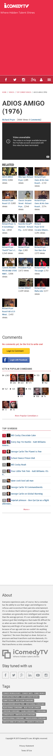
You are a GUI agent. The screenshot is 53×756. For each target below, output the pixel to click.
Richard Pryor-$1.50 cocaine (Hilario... (42, 227)
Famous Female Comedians (13, 718)
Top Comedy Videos (23, 92)
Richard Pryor (8, 120)
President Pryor (24, 268)
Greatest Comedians (35, 722)
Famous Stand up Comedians (14, 722)
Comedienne (41, 711)
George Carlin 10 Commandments (27, 487)
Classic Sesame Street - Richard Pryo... (25, 203)
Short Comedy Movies (30, 697)
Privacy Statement (26, 746)
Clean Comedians (28, 711)
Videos (11, 92)
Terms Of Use (26, 751)
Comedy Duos (8, 715)
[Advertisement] (26, 44)
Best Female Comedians (35, 704)
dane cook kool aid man (22, 480)
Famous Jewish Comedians (36, 718)
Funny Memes (39, 693)
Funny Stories (8, 701)
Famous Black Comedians (25, 715)
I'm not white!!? (24, 288)
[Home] (17, 6)
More (26, 509)
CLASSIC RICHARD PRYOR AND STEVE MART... (9, 271)
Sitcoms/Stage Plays (11, 697)
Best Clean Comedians (24, 701)
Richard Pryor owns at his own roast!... (42, 180)
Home (4, 92)
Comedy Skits (27, 693)
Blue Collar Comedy (32, 708)
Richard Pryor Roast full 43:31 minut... (8, 311)
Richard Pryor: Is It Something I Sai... (9, 227)
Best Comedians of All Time (13, 704)
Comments (35, 120)
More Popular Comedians (26, 416)
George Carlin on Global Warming (27, 494)
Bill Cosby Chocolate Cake (23, 435)
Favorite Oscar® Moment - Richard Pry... (25, 227)
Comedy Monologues (11, 693)
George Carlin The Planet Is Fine (26, 451)
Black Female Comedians (12, 708)
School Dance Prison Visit (23, 458)
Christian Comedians (11, 711)
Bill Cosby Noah (18, 464)
